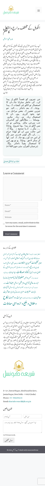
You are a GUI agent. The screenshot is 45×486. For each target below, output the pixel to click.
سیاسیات (12, 271)
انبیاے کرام (16, 253)
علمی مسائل (31, 287)
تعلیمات (34, 262)
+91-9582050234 (15, 397)
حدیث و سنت (23, 267)
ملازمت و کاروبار (26, 297)
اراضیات (32, 254)
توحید (17, 263)
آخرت (26, 258)
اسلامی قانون (25, 253)
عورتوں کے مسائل (14, 287)
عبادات (10, 282)
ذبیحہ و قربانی (33, 272)
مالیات (33, 291)
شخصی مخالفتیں (27, 277)
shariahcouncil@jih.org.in (20, 401)
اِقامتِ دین (32, 258)
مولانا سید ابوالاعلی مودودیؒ (11, 161)
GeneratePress (32, 450)
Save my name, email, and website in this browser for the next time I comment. (22, 224)
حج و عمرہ (29, 266)
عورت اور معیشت (24, 287)
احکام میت (37, 254)
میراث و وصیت (15, 297)
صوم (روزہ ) (8, 277)
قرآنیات (6, 286)
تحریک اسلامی (20, 257)
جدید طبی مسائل (8, 38)
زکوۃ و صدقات (23, 271)
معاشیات (37, 297)
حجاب (33, 267)
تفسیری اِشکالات (25, 262)
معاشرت (6, 291)
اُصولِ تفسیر (9, 254)
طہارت (36, 282)
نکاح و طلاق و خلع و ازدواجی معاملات (20, 299)
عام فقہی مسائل (19, 282)
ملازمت (32, 297)
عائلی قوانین (29, 282)
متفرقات (27, 291)
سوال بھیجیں (9, 440)
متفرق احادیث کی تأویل (17, 291)
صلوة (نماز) (18, 276)
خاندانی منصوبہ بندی (15, 267)
